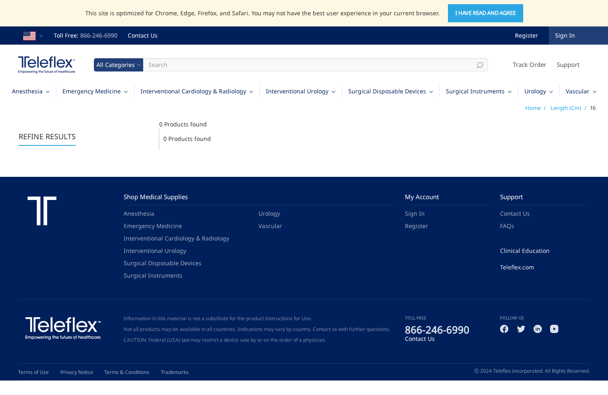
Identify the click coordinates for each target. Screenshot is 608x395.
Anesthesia (27, 91)
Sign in (565, 35)
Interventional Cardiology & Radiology (193, 91)
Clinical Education (525, 251)
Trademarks (175, 372)
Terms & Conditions (126, 372)
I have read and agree (485, 13)
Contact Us (143, 35)
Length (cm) (566, 108)
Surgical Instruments (475, 91)
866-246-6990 (98, 35)
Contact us (325, 329)
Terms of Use (33, 372)
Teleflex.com (517, 267)
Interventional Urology (297, 91)
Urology (535, 91)
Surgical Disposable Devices (387, 91)
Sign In (415, 213)
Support (568, 64)
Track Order (529, 64)
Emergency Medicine (91, 91)
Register (526, 35)
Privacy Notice (76, 372)
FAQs (507, 226)
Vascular (577, 91)
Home (533, 108)
